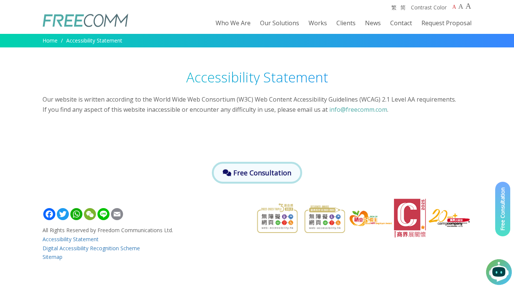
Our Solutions (279, 23)
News (373, 23)
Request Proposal (446, 23)
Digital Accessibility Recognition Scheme (91, 248)
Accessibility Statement (71, 239)
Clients (346, 23)
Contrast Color (429, 7)
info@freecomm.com (358, 109)
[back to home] (82, 23)
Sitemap (52, 256)
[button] (499, 272)
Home (50, 40)
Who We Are (233, 23)
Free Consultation (502, 209)
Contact (401, 23)
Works (318, 23)
